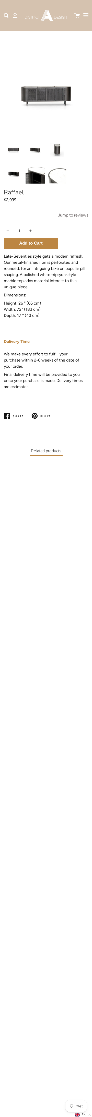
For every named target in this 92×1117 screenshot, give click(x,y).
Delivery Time (17, 341)
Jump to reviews (73, 215)
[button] (83, 1114)
